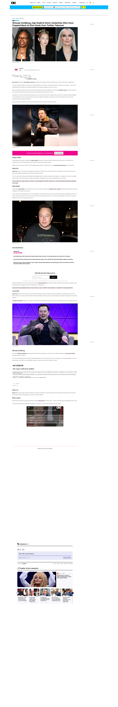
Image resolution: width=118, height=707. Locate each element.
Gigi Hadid (21, 189)
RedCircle (18, 383)
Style (43, 2)
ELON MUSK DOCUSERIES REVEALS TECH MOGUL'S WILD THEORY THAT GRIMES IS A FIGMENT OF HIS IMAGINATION (42, 287)
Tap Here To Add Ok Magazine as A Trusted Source (40, 153)
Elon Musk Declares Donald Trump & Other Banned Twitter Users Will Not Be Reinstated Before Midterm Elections (43, 259)
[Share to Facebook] (16, 75)
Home (13, 18)
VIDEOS (61, 2)
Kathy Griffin (34, 160)
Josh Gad (14, 293)
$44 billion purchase (29, 82)
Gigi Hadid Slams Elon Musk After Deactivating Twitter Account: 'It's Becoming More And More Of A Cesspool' (42, 256)
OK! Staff (21, 68)
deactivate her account (55, 189)
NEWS (38, 2)
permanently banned (59, 165)
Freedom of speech (18, 300)
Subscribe (81, 2)
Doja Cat (14, 171)
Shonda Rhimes (42, 283)
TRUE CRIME (67, 2)
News (17, 18)
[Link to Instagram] (90, 2)
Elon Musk (21, 18)
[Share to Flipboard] (25, 75)
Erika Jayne (41, 400)
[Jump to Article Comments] (13, 75)
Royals (49, 2)
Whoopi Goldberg (22, 353)
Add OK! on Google (32, 78)
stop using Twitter (70, 353)
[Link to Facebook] (87, 2)
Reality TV (32, 2)
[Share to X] (21, 75)
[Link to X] (93, 2)
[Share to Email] (30, 75)
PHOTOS (55, 2)
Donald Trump (62, 90)
